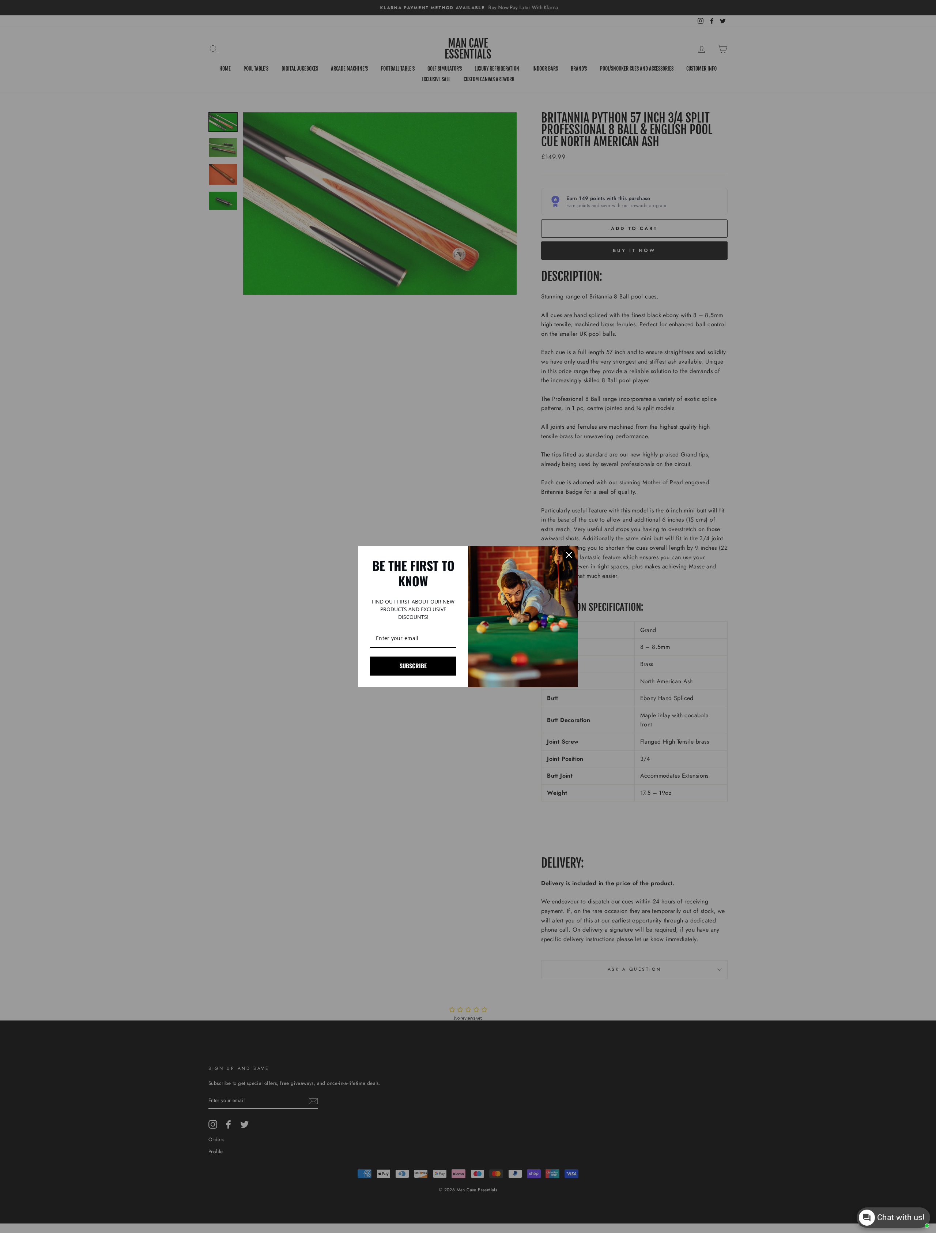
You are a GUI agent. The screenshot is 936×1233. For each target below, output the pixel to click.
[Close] (569, 555)
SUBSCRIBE (413, 665)
